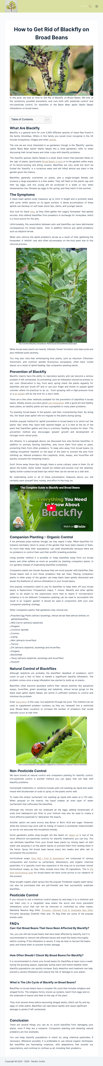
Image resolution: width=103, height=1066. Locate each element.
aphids (52, 139)
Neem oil (73, 835)
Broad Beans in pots (52, 161)
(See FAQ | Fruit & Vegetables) (48, 858)
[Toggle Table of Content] (46, 119)
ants (32, 211)
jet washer (19, 393)
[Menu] (96, 6)
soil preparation (56, 403)
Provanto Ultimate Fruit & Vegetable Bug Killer (67, 910)
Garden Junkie (38, 1061)
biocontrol (21, 702)
